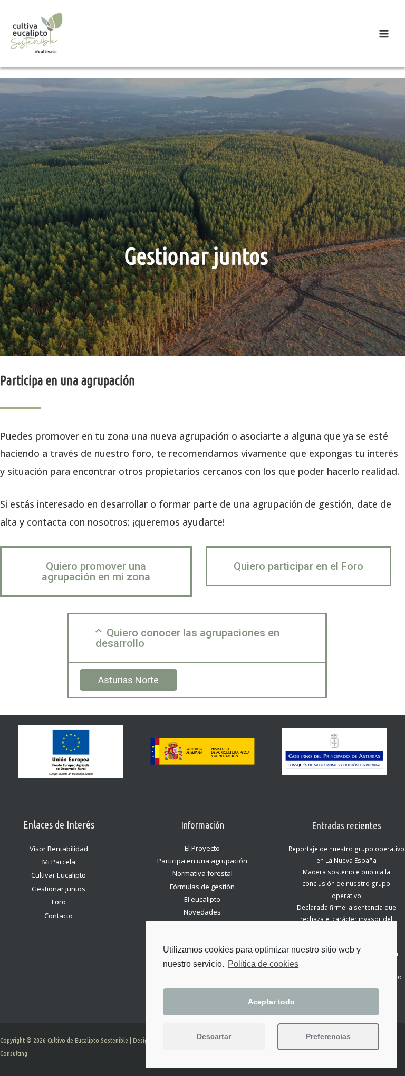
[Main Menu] (384, 33)
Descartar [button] (214, 1036)
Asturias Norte (128, 679)
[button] (96, 571)
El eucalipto (202, 899)
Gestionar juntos (58, 888)
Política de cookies (263, 963)
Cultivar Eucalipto (58, 875)
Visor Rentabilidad (59, 848)
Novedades (202, 912)
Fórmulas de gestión (202, 886)
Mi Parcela (58, 861)
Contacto (58, 915)
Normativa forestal (202, 873)
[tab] (197, 638)
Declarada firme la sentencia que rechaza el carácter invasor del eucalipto (346, 919)
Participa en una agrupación (202, 860)
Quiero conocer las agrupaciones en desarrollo (187, 638)
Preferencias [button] (328, 1036)
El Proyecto (202, 848)
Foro (59, 902)
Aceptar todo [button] (271, 1001)
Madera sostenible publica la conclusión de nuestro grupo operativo (346, 883)
